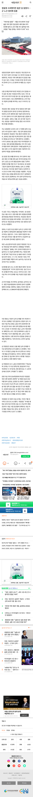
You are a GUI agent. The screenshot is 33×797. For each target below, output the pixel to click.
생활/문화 (4, 744)
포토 (20, 750)
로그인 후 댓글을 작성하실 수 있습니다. (12, 725)
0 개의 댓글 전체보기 (16, 734)
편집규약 (10, 773)
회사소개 (5, 773)
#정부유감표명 (6, 443)
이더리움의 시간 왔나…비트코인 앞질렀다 (11, 660)
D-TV (29, 750)
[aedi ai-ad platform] (9, 33)
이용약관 (20, 775)
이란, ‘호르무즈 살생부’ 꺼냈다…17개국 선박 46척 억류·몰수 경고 (12, 643)
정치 (12, 739)
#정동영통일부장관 (18, 440)
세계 (4, 750)
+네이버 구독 (25, 456)
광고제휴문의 (17, 773)
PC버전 (24, 783)
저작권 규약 (14, 775)
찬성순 (8, 730)
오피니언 (4, 739)
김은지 (8, 539)
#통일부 (13, 443)
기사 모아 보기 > (14, 454)
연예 (20, 744)
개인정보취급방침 (25, 773)
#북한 (18, 438)
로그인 (9, 783)
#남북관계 (12, 438)
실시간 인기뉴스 (6, 628)
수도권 (12, 750)
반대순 (13, 730)
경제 (29, 739)
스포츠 (29, 744)
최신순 (3, 730)
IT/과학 (12, 744)
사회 (20, 739)
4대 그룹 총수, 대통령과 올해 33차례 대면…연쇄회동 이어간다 (11, 652)
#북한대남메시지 (6, 440)
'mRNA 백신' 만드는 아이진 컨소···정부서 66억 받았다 (11, 669)
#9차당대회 (5, 438)
